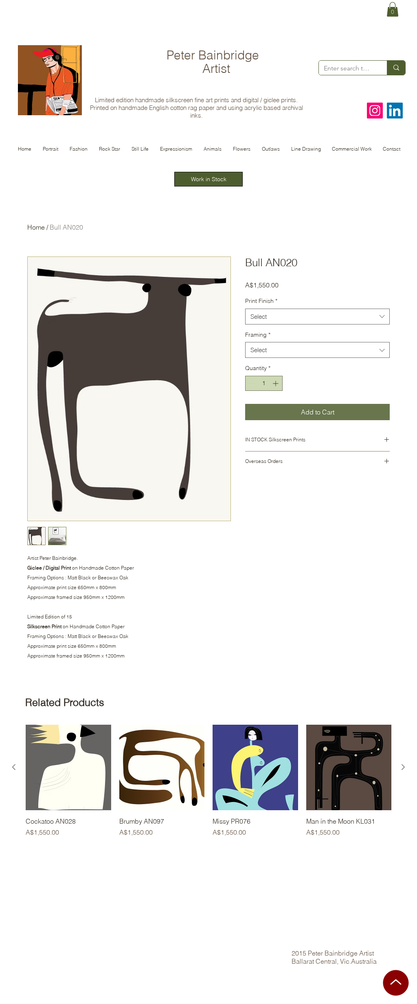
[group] (208, 785)
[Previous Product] (14, 767)
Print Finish (261, 301)
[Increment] (276, 383)
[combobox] (317, 316)
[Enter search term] (396, 68)
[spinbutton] (264, 383)
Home (36, 227)
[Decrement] (251, 383)
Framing (257, 334)
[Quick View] (68, 767)
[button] (392, 9)
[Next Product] (403, 767)
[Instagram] (375, 110)
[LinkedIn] (395, 110)
